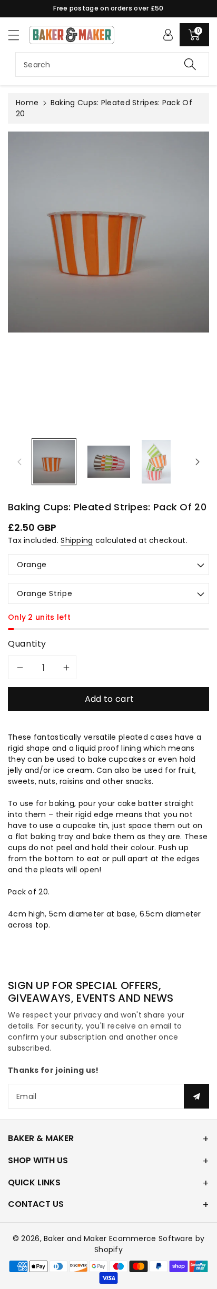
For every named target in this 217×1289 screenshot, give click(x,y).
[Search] (190, 64)
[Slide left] (19, 461)
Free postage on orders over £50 (108, 8)
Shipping (77, 540)
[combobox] (112, 64)
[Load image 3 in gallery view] (156, 462)
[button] (18, 35)
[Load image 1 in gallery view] (54, 462)
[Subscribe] (196, 1096)
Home (27, 102)
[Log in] (168, 34)
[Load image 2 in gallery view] (108, 462)
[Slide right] (197, 461)
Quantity (27, 644)
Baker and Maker (75, 1238)
